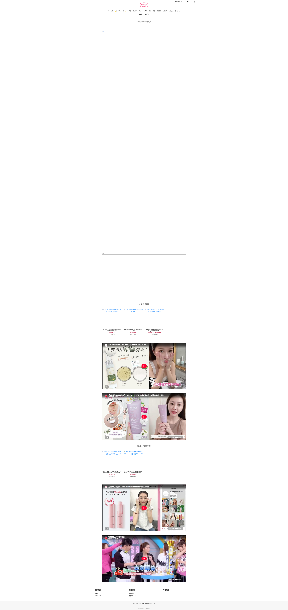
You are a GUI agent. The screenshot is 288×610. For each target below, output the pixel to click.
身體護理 (165, 11)
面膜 (150, 11)
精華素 (145, 11)
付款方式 (147, 14)
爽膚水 (140, 11)
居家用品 (177, 11)
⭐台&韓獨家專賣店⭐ (120, 11)
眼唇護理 (159, 11)
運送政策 (141, 14)
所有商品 (110, 11)
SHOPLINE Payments (146, 608)
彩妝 (130, 11)
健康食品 (171, 11)
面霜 (154, 11)
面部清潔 (135, 11)
